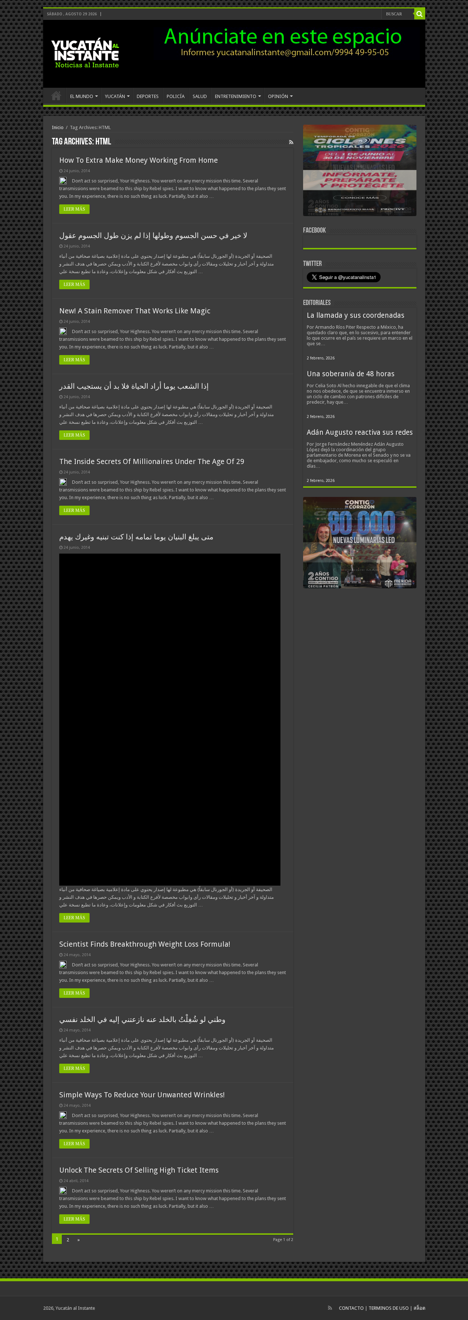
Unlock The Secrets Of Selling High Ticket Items (139, 1170)
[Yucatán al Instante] (85, 52)
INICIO (56, 95)
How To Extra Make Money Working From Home (138, 160)
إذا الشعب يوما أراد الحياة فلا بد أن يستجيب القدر (134, 386)
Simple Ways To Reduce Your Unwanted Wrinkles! (142, 1094)
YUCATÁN (115, 96)
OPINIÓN (278, 96)
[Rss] (330, 1308)
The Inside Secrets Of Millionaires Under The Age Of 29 (151, 461)
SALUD (200, 96)
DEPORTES (148, 96)
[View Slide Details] (359, 172)
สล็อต (419, 1308)
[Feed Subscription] (291, 142)
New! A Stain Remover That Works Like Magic (134, 310)
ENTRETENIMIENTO (235, 96)
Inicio (58, 127)
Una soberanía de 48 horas (351, 374)
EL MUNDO (81, 96)
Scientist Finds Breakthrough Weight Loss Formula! (144, 944)
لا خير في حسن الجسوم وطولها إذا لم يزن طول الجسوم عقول (153, 235)
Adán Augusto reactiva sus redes (360, 432)
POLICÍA (176, 96)
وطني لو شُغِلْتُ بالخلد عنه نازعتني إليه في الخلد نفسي (142, 1019)
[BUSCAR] (419, 13)
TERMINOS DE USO (389, 1308)
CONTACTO (351, 1308)
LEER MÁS (74, 209)
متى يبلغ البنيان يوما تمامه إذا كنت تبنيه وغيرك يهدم (136, 536)
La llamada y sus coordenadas (355, 315)
